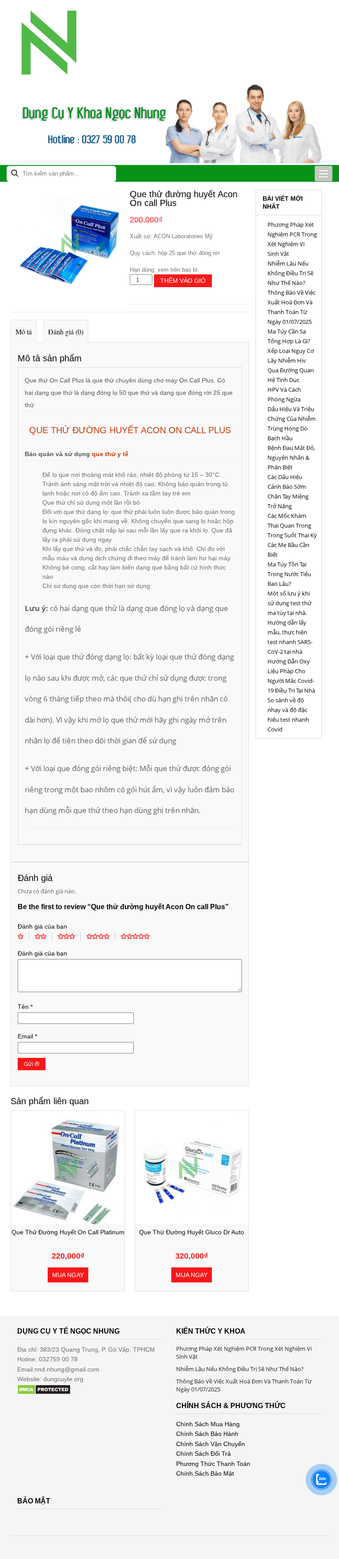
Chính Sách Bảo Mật (205, 1473)
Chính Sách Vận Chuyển (210, 1443)
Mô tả (23, 331)
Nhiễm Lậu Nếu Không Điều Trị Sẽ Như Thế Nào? (290, 273)
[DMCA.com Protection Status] (44, 1392)
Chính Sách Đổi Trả (203, 1453)
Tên (25, 1006)
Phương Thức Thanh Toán (213, 1463)
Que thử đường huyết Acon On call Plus (130, 430)
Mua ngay (68, 1274)
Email (27, 1036)
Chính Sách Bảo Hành (207, 1433)
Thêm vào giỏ (183, 280)
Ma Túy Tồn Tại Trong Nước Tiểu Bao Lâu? (289, 574)
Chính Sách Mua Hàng (208, 1424)
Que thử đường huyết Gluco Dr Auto (191, 1232)
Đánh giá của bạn (42, 926)
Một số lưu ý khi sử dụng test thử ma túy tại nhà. (289, 603)
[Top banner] (169, 161)
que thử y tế (110, 453)
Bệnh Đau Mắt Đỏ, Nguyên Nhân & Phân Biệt (291, 457)
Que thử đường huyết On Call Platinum (67, 1232)
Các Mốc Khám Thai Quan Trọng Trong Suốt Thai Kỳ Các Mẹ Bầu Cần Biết (292, 535)
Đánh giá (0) (65, 331)
